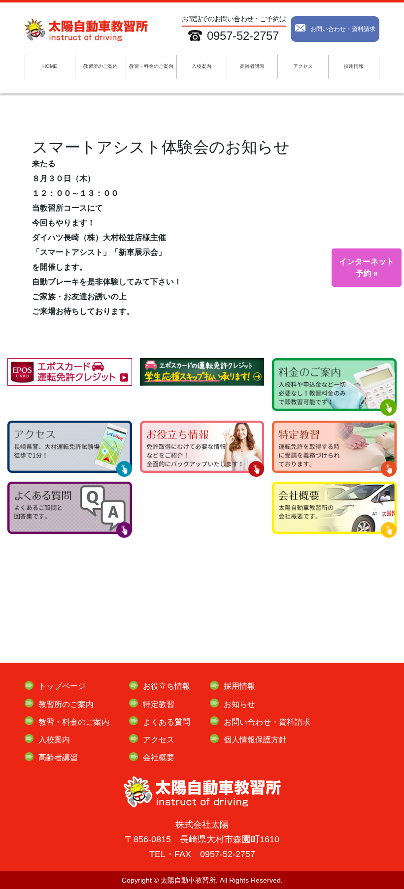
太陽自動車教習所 (188, 880)
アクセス (303, 66)
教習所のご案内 (100, 66)
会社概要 (158, 757)
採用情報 (354, 66)
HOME (49, 66)
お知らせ (239, 704)
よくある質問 (166, 722)
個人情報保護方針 (255, 740)
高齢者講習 (252, 66)
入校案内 (201, 66)
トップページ (62, 686)
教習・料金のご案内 (151, 66)
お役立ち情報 (166, 686)
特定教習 (158, 704)
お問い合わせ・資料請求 (342, 29)
